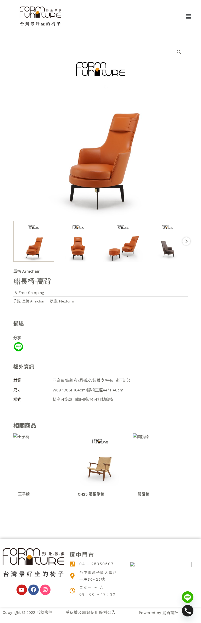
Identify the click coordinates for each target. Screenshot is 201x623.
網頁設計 (170, 612)
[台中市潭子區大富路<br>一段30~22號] (72, 576)
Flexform (66, 301)
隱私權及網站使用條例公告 (90, 612)
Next (186, 241)
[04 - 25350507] (72, 564)
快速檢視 (40, 483)
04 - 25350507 (96, 564)
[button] (188, 17)
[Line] (18, 346)
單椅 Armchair (26, 271)
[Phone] (187, 610)
